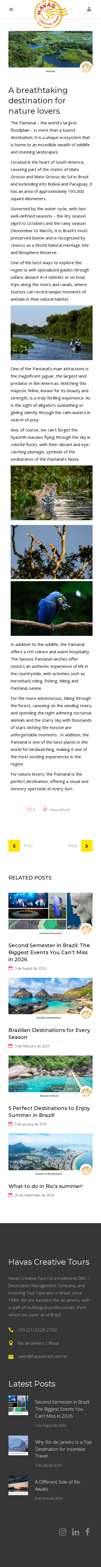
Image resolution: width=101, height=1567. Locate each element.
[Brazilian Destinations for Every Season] (50, 1000)
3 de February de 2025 (32, 1046)
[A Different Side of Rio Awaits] (18, 1485)
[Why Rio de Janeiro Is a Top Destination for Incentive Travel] (18, 1445)
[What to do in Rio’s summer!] (50, 1156)
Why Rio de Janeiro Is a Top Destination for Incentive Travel (63, 1449)
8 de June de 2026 (49, 1498)
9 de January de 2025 (31, 1124)
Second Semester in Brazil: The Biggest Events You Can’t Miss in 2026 (49, 952)
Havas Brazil (60, 809)
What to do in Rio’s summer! (45, 1186)
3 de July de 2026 (48, 1465)
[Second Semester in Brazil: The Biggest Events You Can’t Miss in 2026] (50, 915)
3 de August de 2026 (30, 968)
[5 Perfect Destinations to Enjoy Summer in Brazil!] (50, 1078)
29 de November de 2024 (34, 1195)
